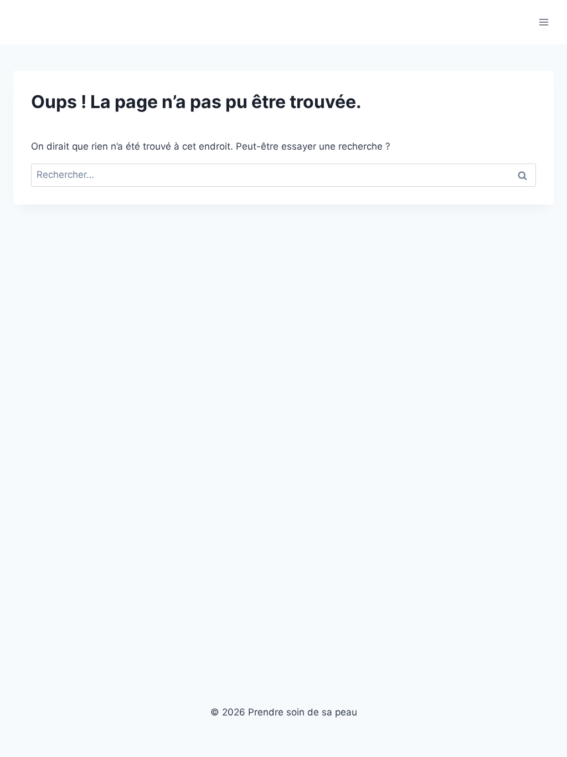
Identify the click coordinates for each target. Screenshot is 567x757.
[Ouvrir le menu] (543, 21)
